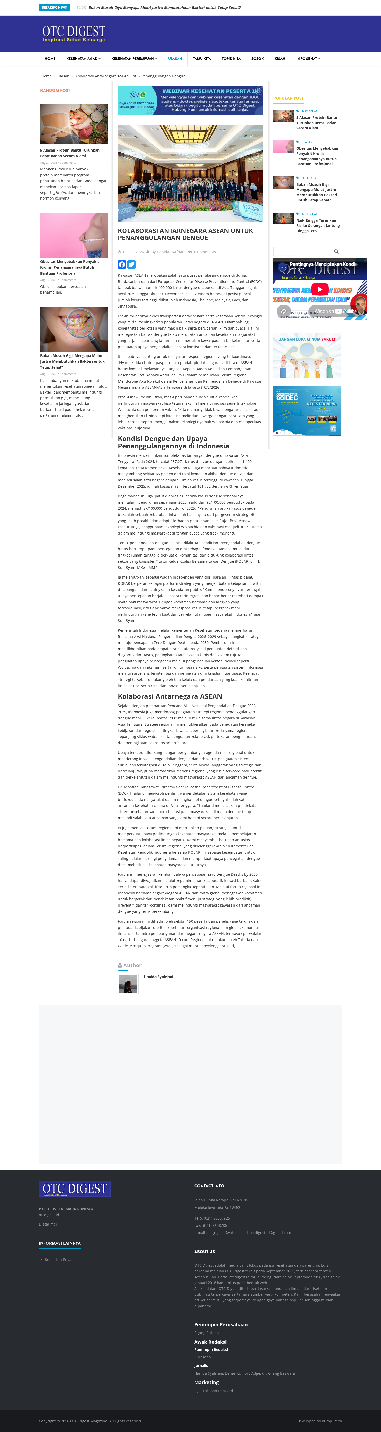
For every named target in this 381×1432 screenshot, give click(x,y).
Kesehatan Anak (82, 58)
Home (50, 58)
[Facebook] (122, 264)
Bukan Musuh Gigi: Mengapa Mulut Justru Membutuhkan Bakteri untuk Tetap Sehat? (164, 7)
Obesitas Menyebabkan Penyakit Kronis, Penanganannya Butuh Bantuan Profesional (69, 267)
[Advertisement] (190, 1080)
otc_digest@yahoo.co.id (227, 1232)
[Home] (74, 32)
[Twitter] (131, 264)
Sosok (257, 58)
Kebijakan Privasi (59, 1259)
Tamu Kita (202, 58)
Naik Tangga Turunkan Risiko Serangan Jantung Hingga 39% (318, 225)
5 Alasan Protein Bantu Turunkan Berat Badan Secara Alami (316, 122)
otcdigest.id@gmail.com (270, 1232)
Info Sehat (307, 58)
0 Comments (205, 251)
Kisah (279, 58)
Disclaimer (48, 1224)
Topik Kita (231, 58)
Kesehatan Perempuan (133, 58)
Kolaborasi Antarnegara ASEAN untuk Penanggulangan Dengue (185, 233)
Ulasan (175, 58)
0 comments (68, 163)
